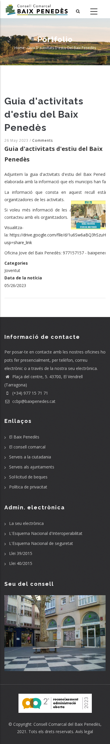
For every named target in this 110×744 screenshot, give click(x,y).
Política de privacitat (28, 487)
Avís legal (84, 731)
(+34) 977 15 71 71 (29, 393)
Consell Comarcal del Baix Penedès (66, 724)
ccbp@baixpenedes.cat (33, 401)
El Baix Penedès (24, 437)
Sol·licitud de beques (28, 477)
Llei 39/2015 (20, 553)
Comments (42, 140)
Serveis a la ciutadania (30, 457)
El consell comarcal (27, 447)
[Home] (36, 9)
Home (19, 47)
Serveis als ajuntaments (31, 467)
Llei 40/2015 (20, 563)
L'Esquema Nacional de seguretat (41, 543)
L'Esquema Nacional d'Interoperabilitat (45, 533)
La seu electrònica (26, 523)
